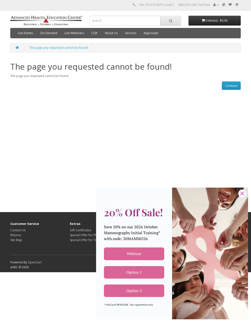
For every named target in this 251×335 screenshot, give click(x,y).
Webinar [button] (134, 253)
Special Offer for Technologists (91, 240)
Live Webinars (74, 33)
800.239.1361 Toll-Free (194, 5)
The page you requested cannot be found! (58, 48)
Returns (15, 235)
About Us (111, 33)
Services (130, 33)
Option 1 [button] (134, 272)
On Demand (48, 33)
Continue (231, 86)
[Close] (242, 193)
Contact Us (17, 230)
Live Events (25, 33)
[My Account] (216, 5)
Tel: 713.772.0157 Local (155, 5)
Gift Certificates (80, 230)
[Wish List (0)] (230, 5)
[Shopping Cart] (236, 5)
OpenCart (34, 262)
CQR (94, 33)
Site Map (16, 240)
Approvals (151, 33)
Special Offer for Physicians (89, 235)
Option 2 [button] (134, 290)
